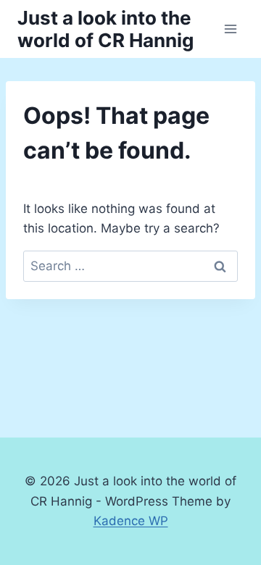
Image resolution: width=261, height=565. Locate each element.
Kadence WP (131, 521)
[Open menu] (230, 28)
